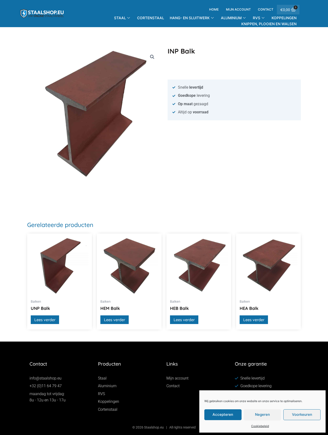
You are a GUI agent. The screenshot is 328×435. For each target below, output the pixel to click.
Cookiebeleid (260, 426)
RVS (256, 18)
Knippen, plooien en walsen (269, 24)
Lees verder (44, 319)
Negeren (262, 414)
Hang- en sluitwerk (190, 18)
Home (214, 9)
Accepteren (223, 414)
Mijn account (238, 9)
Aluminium (231, 18)
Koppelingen (284, 18)
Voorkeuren (302, 414)
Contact (265, 9)
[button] (152, 57)
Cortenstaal (150, 18)
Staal (120, 18)
